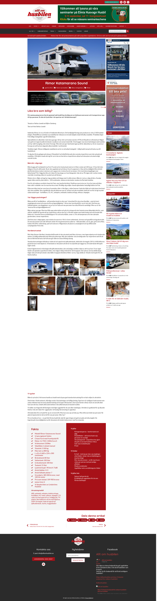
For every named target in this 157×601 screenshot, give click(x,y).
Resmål (71, 31)
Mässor (54, 26)
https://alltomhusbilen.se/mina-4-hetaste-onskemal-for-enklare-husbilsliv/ (110, 578)
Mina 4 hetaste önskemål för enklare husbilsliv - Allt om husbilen (112, 590)
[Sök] (127, 31)
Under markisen (81, 26)
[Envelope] (128, 2)
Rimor (88, 88)
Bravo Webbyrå (89, 598)
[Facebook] (121, 2)
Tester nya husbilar (62, 88)
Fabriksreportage (43, 31)
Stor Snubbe (70, 26)
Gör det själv (45, 26)
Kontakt (121, 26)
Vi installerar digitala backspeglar (114, 154)
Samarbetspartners (111, 26)
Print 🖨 (103, 107)
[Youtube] (124, 2)
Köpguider (62, 26)
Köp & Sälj (100, 26)
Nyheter (79, 31)
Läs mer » (108, 161)
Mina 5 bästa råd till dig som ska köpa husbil (117, 242)
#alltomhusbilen (101, 583)
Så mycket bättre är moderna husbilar (114, 215)
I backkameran (62, 31)
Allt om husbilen (107, 554)
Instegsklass (79, 88)
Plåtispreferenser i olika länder (115, 272)
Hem (30, 26)
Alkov (73, 88)
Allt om (31, 31)
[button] (72, 520)
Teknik (52, 31)
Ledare (86, 31)
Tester (35, 26)
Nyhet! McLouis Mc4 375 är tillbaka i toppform (116, 182)
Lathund (92, 26)
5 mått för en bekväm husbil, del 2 (117, 300)
